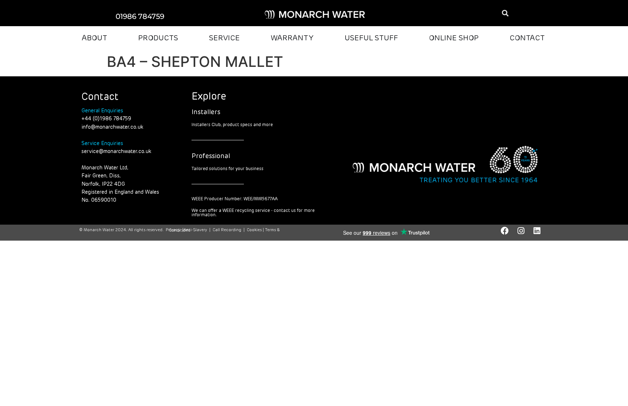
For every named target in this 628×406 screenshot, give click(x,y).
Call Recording (227, 230)
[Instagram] (521, 231)
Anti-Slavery (195, 230)
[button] (505, 13)
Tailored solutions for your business (227, 169)
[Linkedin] (537, 231)
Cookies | (256, 230)
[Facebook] (505, 231)
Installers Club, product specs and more (232, 125)
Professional (211, 156)
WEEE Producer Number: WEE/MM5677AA (235, 199)
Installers (206, 112)
